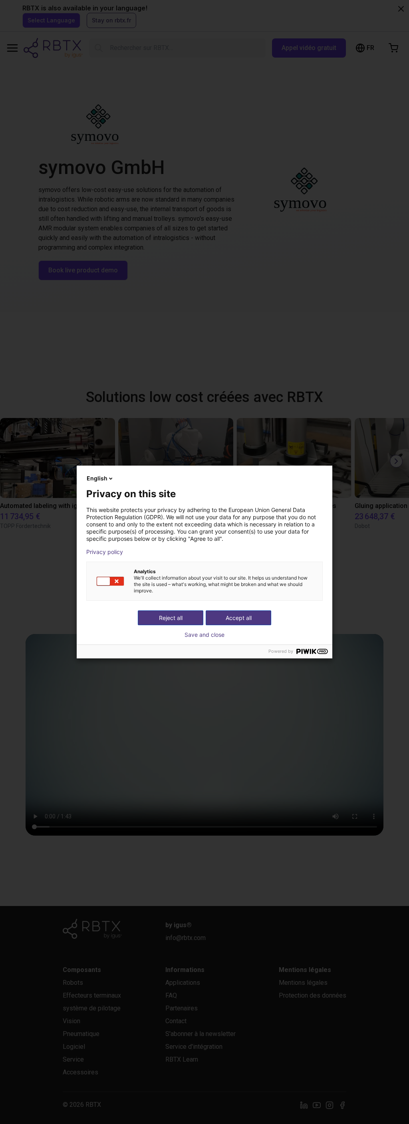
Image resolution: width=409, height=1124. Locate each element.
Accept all (239, 617)
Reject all (171, 617)
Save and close (204, 635)
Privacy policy (104, 552)
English (97, 478)
